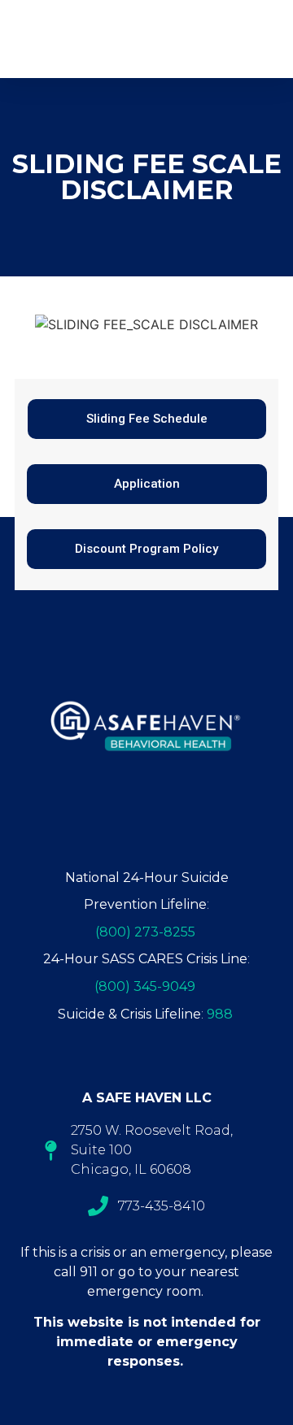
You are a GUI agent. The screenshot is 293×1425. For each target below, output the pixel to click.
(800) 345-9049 (144, 986)
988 (220, 1014)
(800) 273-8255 (145, 932)
